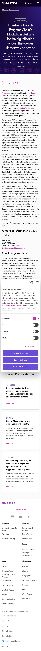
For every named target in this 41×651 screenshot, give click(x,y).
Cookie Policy (7, 300)
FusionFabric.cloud (26, 108)
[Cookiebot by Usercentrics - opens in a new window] (29, 282)
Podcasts (25, 585)
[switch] (36, 325)
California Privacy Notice (12, 305)
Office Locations (8, 604)
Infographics (26, 576)
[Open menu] (37, 3)
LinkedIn (12, 517)
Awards (4, 595)
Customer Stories (8, 599)
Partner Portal (27, 539)
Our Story (5, 566)
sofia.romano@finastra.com (14, 248)
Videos (24, 590)
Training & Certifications (27, 554)
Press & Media (14, 10)
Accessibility (6, 626)
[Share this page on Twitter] (10, 83)
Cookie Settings (7, 636)
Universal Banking (8, 539)
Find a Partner (27, 534)
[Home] (9, 3)
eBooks (25, 571)
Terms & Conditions (9, 616)
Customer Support (29, 549)
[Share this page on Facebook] (15, 83)
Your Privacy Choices (12, 641)
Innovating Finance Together (8, 576)
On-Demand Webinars (30, 580)
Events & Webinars (9, 590)
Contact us (19, 509)
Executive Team (7, 571)
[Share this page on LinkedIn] (4, 83)
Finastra (5, 93)
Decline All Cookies (20, 367)
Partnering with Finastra (27, 529)
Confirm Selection (20, 360)
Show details (29, 346)
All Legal (5, 646)
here (3, 226)
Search (31, 3)
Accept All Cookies (20, 353)
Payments (5, 534)
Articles (25, 566)
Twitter (28, 517)
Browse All (26, 599)
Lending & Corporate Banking (9, 529)
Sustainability (7, 581)
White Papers (27, 594)
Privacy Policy (7, 621)
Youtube (20, 517)
